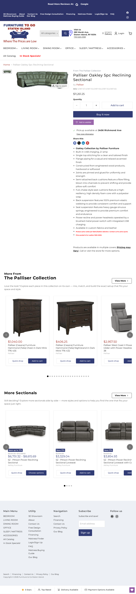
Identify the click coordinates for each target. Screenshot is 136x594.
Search (57, 516)
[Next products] (130, 335)
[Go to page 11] (70, 376)
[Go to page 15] (79, 376)
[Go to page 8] (63, 376)
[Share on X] (79, 143)
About (22, 14)
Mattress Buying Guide (13, 16)
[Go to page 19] (88, 376)
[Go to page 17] (83, 376)
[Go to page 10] (68, 376)
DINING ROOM (51, 48)
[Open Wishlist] (132, 590)
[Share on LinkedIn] (83, 143)
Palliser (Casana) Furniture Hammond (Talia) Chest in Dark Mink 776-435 (27, 348)
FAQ (112, 14)
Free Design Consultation (51, 14)
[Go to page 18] (86, 376)
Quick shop (17, 361)
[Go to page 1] (47, 376)
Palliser (80, 84)
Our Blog (31, 16)
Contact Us (32, 14)
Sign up (85, 532)
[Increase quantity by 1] (96, 105)
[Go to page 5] (56, 376)
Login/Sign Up (101, 14)
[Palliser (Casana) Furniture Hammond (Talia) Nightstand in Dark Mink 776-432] (75, 317)
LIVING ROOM (29, 48)
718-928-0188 (80, 37)
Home (6, 65)
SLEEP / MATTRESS (90, 48)
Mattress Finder (85, 14)
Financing (70, 14)
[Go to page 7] (61, 376)
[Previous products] (6, 335)
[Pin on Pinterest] (87, 143)
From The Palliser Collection (87, 71)
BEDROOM (9, 48)
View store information (85, 134)
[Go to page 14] (77, 376)
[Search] (65, 33)
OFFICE (69, 48)
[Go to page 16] (81, 376)
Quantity (77, 99)
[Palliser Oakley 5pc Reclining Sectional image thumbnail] (7, 71)
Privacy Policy (60, 527)
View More (120, 281)
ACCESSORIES (115, 48)
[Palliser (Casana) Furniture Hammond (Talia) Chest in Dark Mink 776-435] (27, 317)
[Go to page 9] (65, 376)
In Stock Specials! (30, 56)
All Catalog (9, 56)
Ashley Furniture (15, 465)
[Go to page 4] (54, 376)
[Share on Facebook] (74, 143)
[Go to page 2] (50, 376)
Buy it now (102, 114)
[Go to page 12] (72, 376)
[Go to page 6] (59, 376)
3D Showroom (9, 14)
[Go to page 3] (52, 376)
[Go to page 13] (74, 376)
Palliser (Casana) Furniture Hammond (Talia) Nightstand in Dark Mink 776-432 (75, 348)
